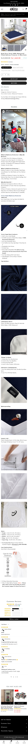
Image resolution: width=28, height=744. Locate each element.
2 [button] (13, 677)
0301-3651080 (14, 1)
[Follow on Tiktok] (17, 5)
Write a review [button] (14, 619)
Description (14, 106)
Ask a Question (5, 87)
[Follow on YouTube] (15, 5)
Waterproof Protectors (17, 93)
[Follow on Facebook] (10, 5)
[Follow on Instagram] (12, 5)
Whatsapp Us (15, 544)
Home (2, 14)
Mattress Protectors (12, 92)
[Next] (25, 32)
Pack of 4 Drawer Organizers (19, 706)
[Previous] (3, 32)
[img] (4, 627)
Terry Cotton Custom (6, 93)
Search (14, 739)
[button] (4, 62)
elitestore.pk (21, 737)
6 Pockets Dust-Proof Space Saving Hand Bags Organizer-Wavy (7, 707)
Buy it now (14, 83)
